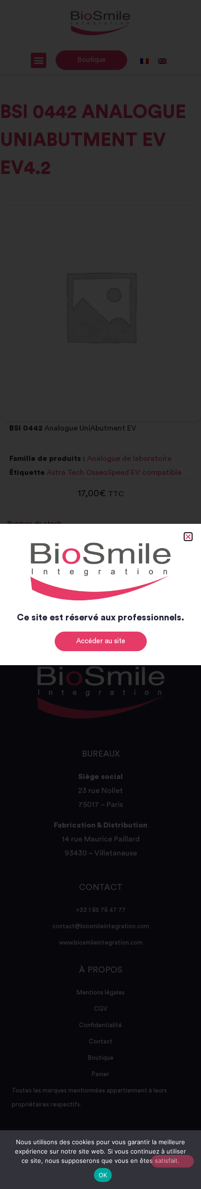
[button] (188, 536)
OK (103, 1175)
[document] (100, 594)
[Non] (172, 1161)
